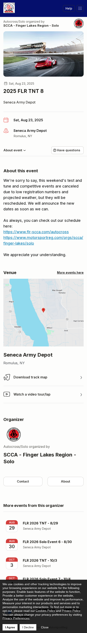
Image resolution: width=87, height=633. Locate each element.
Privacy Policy (71, 610)
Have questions (68, 150)
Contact (23, 481)
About (65, 481)
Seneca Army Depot (19, 102)
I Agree (10, 627)
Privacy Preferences (16, 618)
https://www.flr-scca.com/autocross (36, 232)
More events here (70, 272)
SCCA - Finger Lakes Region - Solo (31, 25)
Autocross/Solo (14, 21)
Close (45, 627)
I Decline (28, 627)
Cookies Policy (45, 610)
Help (68, 8)
